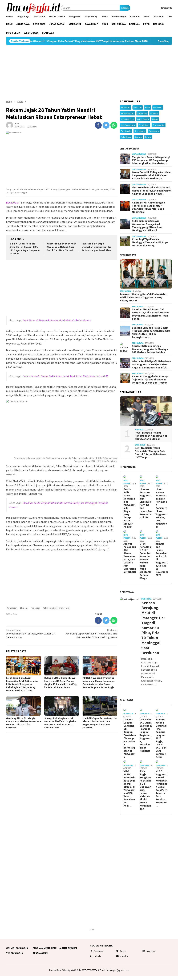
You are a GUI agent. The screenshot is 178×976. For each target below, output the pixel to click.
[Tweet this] (106, 125)
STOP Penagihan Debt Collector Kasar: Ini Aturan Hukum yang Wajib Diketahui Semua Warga (145, 561)
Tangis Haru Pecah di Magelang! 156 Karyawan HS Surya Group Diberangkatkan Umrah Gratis (151, 160)
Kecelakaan (140, 131)
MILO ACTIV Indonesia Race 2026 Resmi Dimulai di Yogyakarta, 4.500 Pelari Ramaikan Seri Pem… (129, 788)
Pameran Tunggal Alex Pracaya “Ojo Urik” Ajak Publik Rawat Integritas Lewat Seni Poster (150, 379)
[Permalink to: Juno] (9, 124)
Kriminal (139, 430)
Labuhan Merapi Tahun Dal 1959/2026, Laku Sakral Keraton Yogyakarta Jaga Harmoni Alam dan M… (150, 314)
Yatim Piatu (64, 608)
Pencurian (125, 107)
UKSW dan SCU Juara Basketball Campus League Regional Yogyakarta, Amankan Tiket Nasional (146, 735)
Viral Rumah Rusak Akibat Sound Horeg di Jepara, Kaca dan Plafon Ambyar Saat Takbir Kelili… (151, 190)
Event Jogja (126, 131)
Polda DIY (138, 107)
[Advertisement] (89, 72)
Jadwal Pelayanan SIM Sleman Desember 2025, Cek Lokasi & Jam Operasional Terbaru (129, 558)
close (92, 929)
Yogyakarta (154, 131)
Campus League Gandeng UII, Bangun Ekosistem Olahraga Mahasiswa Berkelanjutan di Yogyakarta (129, 738)
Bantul (148, 137)
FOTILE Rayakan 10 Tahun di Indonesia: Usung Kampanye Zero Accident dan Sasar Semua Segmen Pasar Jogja (99, 682)
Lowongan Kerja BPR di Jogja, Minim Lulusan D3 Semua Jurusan (30, 633)
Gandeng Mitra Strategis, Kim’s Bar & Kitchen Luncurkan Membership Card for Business (23, 723)
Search (125, 7)
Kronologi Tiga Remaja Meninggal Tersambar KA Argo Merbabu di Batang (150, 242)
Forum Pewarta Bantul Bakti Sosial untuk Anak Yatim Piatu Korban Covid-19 (65, 376)
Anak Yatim (12, 608)
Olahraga (126, 700)
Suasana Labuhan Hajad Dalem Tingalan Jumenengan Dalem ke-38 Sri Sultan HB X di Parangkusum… (151, 332)
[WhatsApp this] (113, 125)
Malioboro (157, 107)
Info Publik (128, 467)
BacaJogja (12, 202)
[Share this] (98, 125)
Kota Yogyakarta (128, 125)
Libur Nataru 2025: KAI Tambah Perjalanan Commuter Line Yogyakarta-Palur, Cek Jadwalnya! (162, 508)
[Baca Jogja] (33, 7)
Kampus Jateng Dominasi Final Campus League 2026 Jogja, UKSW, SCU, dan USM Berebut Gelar (161, 738)
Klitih (147, 107)
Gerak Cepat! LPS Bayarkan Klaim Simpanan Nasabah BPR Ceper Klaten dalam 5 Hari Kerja (151, 175)
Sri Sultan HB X (127, 119)
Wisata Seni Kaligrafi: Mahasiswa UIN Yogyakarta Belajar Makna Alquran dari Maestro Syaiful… (151, 364)
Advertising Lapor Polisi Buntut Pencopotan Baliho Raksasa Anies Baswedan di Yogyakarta (91, 633)
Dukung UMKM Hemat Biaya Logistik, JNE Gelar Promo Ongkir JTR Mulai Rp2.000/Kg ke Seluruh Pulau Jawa (60, 682)
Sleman (138, 137)
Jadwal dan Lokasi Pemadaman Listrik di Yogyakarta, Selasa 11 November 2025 (162, 559)
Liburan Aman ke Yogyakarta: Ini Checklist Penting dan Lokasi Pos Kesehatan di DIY (146, 503)
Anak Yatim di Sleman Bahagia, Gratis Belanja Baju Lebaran (57, 320)
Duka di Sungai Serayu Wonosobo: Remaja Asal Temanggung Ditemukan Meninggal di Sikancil (147, 225)
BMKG (155, 119)
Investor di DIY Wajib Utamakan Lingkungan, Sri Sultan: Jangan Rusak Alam (96, 247)
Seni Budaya (128, 255)
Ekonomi (24, 608)
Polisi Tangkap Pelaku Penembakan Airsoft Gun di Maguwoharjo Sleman (151, 436)
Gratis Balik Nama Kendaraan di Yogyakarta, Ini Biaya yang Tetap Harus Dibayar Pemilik (129, 508)
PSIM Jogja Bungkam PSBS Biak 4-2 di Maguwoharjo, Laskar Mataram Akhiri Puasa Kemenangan (145, 790)
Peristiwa (127, 592)
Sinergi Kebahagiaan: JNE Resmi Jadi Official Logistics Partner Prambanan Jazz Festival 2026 (60, 723)
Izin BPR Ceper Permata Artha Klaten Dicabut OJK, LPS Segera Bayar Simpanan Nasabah (25, 248)
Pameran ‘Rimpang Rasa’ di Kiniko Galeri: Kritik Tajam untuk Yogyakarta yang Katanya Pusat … (144, 297)
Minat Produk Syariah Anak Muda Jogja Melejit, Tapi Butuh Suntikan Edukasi (61, 247)
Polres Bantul (143, 119)
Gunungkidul (158, 125)
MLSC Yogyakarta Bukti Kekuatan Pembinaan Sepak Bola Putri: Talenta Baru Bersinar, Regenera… (162, 788)
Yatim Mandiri (49, 608)
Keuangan (35, 608)
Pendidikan (144, 125)
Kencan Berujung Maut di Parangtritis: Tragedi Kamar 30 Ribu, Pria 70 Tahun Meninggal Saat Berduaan (151, 627)
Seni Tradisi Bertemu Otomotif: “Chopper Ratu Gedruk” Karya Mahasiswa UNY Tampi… (150, 452)
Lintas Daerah (129, 148)
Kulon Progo (126, 137)
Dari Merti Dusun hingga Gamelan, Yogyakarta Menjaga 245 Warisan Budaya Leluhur (150, 349)
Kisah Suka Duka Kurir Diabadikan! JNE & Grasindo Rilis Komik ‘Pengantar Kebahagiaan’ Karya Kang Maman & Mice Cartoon (22, 684)
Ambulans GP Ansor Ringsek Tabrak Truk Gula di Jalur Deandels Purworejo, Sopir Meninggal (148, 207)
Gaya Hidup (140, 445)
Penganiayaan (127, 113)
